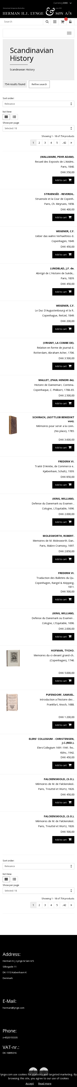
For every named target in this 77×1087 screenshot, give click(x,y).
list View (7, 111)
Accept (30, 1083)
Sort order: (8, 98)
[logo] (38, 12)
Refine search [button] (39, 84)
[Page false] (71, 143)
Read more (44, 1083)
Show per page (11, 122)
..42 (64, 142)
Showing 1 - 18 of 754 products (58, 136)
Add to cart (61, 180)
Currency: (61, 2)
